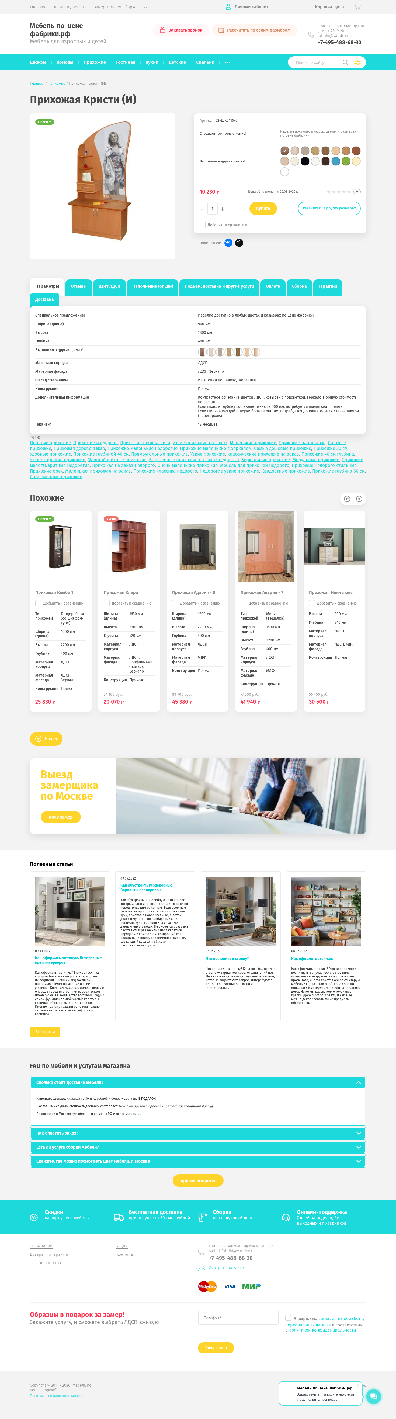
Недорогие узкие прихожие (229, 471)
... (227, 60)
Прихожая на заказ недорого (123, 465)
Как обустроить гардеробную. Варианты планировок (146, 887)
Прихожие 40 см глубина (327, 454)
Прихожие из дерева (95, 443)
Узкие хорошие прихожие (57, 460)
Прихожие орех (46, 471)
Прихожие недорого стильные (324, 465)
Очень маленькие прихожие (187, 465)
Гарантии (328, 286)
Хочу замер (61, 817)
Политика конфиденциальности (56, 1396)
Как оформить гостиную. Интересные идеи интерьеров (68, 960)
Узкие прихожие (207, 454)
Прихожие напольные (302, 443)
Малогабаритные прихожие (117, 460)
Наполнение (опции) (152, 286)
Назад (51, 738)
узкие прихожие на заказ (200, 443)
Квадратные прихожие (285, 471)
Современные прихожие (56, 477)
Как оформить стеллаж (312, 958)
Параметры (47, 286)
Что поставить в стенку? (227, 958)
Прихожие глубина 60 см (338, 471)
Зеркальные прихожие (265, 460)
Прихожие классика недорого (165, 471)
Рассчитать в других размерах (329, 208)
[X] (239, 243)
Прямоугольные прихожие (159, 454)
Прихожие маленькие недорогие (142, 448)
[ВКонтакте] (228, 243)
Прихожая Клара (121, 592)
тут (138, 1114)
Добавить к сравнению (227, 225)
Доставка (44, 299)
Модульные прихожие (315, 460)
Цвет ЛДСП (109, 286)
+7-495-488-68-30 (340, 42)
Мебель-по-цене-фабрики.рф (58, 30)
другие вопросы (198, 1180)
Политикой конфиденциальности (322, 1330)
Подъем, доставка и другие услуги (219, 286)
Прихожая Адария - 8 (193, 592)
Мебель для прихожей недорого (254, 465)
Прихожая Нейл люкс (331, 592)
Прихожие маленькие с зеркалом (216, 448)
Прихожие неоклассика (145, 443)
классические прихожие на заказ (263, 454)
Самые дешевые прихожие (282, 448)
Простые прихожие (50, 443)
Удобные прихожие (50, 454)
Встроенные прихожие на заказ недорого (194, 460)
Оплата (273, 286)
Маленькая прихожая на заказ (98, 471)
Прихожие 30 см (331, 448)
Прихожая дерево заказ (79, 448)
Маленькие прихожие (253, 443)
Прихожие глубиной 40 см (101, 454)
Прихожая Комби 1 (54, 592)
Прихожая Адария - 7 (262, 592)
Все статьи (45, 1031)
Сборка (299, 286)
